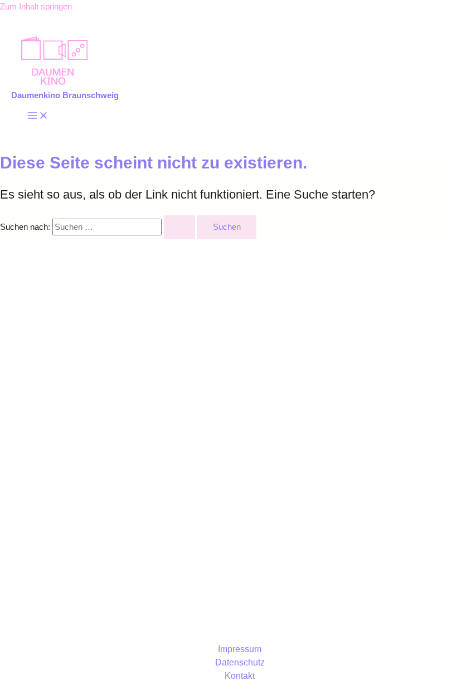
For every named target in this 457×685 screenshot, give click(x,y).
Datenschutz (240, 662)
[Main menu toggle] (38, 116)
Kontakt (240, 676)
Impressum (239, 649)
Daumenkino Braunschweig (65, 95)
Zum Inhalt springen (36, 6)
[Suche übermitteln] (179, 227)
